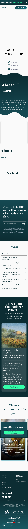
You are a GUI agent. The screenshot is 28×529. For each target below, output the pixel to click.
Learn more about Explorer (14, 432)
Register (21, 8)
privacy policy (21, 229)
